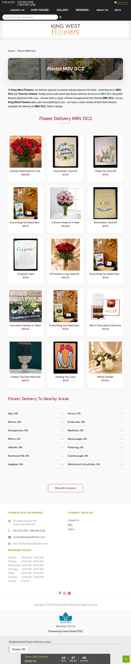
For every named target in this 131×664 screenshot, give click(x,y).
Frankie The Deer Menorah (25, 376)
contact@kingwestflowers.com (29, 537)
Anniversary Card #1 (65, 171)
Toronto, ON (18, 649)
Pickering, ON (75, 447)
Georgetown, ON (18, 430)
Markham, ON (75, 430)
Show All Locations (65, 488)
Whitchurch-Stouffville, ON (84, 464)
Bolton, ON (14, 422)
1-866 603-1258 (37, 530)
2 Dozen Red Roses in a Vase (26, 171)
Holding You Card (65, 376)
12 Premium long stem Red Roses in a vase (65, 274)
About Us (102, 10)
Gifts (118, 10)
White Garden (105, 376)
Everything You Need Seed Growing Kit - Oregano (105, 274)
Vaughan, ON (15, 464)
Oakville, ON (15, 447)
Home (11, 50)
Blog (70, 524)
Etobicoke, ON (76, 422)
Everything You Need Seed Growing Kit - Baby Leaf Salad (65, 325)
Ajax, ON (13, 413)
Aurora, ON (74, 413)
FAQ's (71, 529)
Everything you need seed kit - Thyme (26, 222)
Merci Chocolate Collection (105, 325)
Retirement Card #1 (105, 222)
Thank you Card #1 (105, 171)
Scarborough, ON (78, 455)
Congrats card (25, 274)
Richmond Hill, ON (18, 455)
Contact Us (17, 10)
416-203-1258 (20, 530)
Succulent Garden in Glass (25, 325)
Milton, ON (14, 439)
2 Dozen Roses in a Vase (65, 222)
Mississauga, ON (77, 439)
